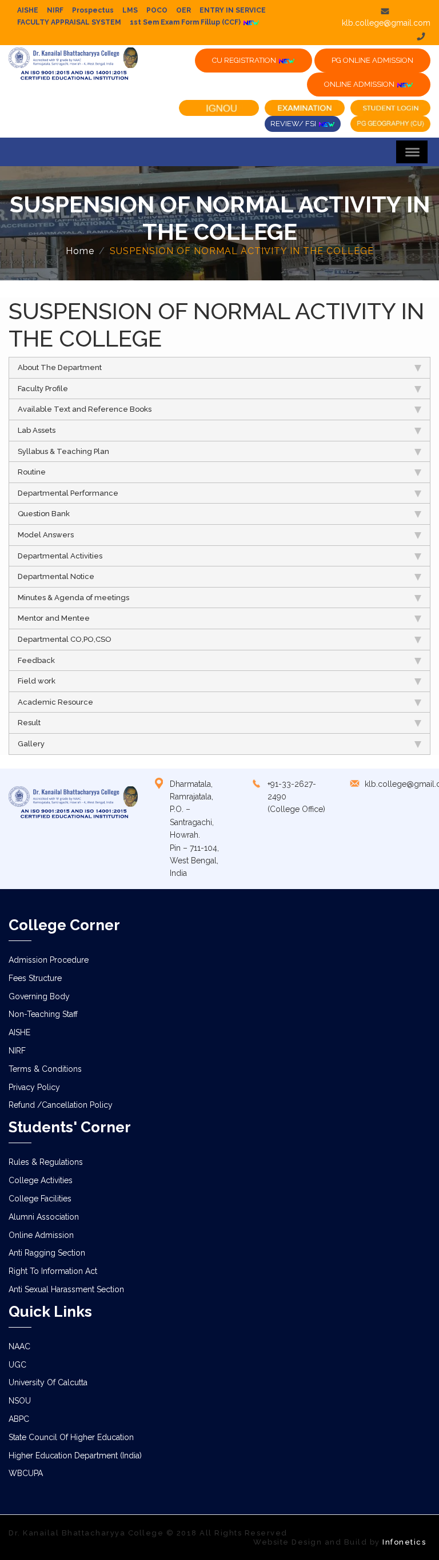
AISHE (27, 10)
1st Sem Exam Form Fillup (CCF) (186, 22)
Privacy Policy (34, 1087)
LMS (130, 10)
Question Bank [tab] (44, 513)
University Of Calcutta (48, 1382)
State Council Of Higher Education (71, 1437)
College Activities (41, 1180)
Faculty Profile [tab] (43, 388)
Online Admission (41, 1235)
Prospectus (93, 10)
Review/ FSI (294, 123)
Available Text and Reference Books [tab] (84, 409)
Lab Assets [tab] (36, 430)
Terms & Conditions (45, 1068)
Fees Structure (35, 978)
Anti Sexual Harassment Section (66, 1289)
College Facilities (40, 1198)
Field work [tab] (36, 681)
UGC (17, 1364)
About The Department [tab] (60, 367)
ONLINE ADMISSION (360, 84)
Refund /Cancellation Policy (61, 1104)
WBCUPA (26, 1473)
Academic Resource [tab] (55, 702)
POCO (156, 10)
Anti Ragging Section (47, 1252)
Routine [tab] (32, 472)
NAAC (19, 1346)
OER (183, 10)
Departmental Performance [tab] (68, 493)
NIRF (55, 10)
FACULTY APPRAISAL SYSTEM (69, 22)
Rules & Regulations (46, 1162)
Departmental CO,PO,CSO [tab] (64, 639)
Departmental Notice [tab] (56, 576)
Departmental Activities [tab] (60, 556)
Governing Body (39, 996)
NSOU (20, 1400)
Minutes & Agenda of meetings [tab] (73, 597)
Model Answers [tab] (46, 534)
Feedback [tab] (36, 660)
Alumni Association (44, 1216)
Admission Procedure (49, 959)
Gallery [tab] (31, 743)
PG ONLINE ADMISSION (372, 60)
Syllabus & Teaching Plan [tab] (63, 451)
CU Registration (245, 60)
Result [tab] (29, 722)
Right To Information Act (53, 1271)
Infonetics (404, 1542)
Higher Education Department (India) (75, 1455)
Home (80, 251)
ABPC (19, 1419)
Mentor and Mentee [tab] (54, 618)
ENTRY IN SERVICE (232, 10)
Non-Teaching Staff (43, 1014)
